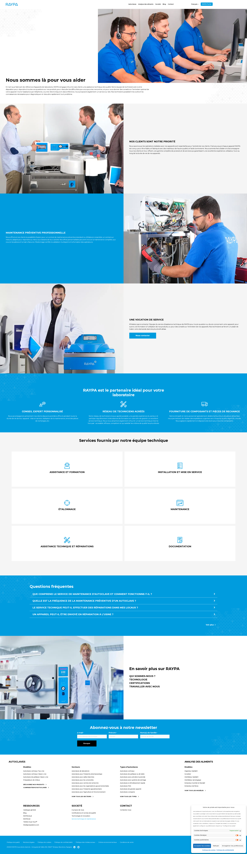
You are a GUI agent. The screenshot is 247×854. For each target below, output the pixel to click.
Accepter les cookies (202, 846)
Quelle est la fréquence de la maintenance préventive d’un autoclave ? (84, 600)
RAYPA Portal (206, 4)
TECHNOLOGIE (138, 679)
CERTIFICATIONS (139, 683)
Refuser (216, 846)
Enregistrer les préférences (232, 846)
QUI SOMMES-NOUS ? (142, 676)
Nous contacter (143, 335)
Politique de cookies (209, 850)
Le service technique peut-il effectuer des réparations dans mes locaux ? (85, 607)
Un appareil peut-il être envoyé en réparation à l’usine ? (73, 614)
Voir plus (210, 625)
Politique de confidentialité (225, 850)
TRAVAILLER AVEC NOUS (144, 686)
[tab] (123, 595)
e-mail (80, 733)
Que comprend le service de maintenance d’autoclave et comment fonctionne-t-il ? (92, 594)
